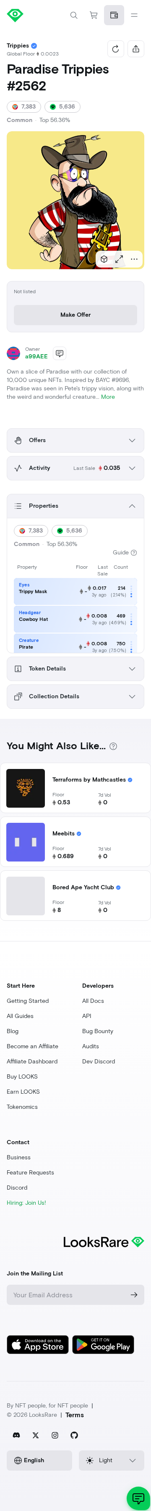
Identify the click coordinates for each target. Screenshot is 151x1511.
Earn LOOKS (23, 1091)
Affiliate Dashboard (32, 1061)
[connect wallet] (114, 15)
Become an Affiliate (32, 1046)
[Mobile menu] (134, 15)
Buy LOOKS (22, 1076)
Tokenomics (22, 1107)
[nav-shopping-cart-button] (94, 15)
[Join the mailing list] (134, 1294)
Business (19, 1157)
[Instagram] (55, 1435)
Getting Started (28, 1001)
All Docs (93, 1001)
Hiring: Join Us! (26, 1202)
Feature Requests (30, 1172)
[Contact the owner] (59, 353)
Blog (12, 1031)
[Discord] (16, 1435)
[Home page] (41, 15)
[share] (136, 48)
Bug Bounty (97, 1031)
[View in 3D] (104, 259)
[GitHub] (74, 1435)
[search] (74, 15)
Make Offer (75, 314)
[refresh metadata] (115, 48)
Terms (74, 1415)
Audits (90, 1046)
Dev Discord (98, 1061)
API (86, 1016)
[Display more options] (134, 259)
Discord (17, 1187)
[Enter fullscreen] (119, 259)
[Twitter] (35, 1435)
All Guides (20, 1016)
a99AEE (36, 356)
